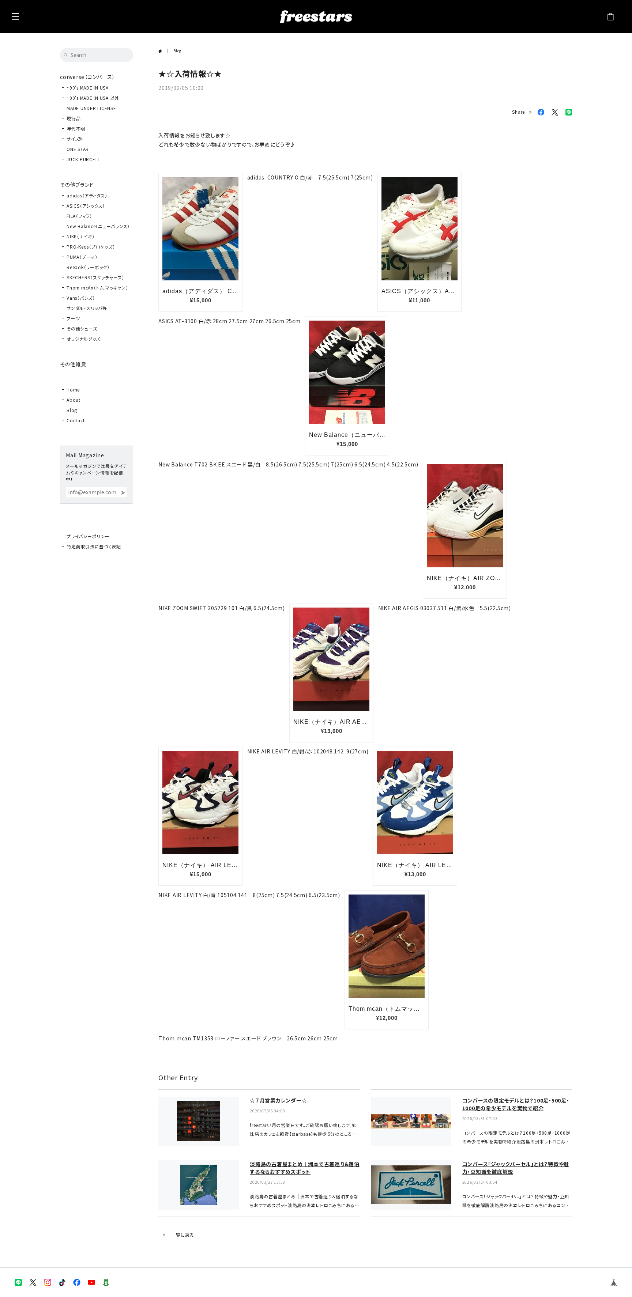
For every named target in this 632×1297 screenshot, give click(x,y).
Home (73, 389)
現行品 (73, 118)
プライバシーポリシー (88, 536)
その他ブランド (77, 184)
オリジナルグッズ (83, 339)
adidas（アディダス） (87, 195)
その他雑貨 (73, 364)
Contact (75, 420)
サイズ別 (75, 139)
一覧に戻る (182, 1235)
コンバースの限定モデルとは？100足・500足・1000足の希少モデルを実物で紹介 (515, 1104)
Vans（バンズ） (81, 298)
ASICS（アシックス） (86, 206)
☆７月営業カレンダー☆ (278, 1100)
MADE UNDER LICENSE (91, 108)
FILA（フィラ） (79, 216)
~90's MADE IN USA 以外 (93, 98)
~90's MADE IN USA (88, 87)
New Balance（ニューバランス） (98, 226)
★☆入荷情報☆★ (190, 73)
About (73, 400)
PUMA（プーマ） (82, 257)
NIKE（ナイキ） (81, 236)
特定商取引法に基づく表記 (94, 546)
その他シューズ (82, 328)
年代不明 (76, 128)
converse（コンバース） (87, 76)
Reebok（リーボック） (88, 267)
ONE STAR (78, 149)
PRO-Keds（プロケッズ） (91, 246)
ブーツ (73, 318)
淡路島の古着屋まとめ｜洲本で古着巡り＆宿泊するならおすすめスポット (305, 1167)
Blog (72, 410)
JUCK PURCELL (83, 159)
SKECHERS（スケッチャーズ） (95, 277)
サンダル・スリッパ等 (87, 308)
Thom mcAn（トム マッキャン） (97, 287)
